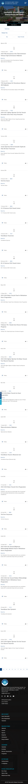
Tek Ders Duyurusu (6, 514)
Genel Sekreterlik (5, 716)
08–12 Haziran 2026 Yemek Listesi (11, 263)
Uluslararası (4, 737)
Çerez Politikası (5, 701)
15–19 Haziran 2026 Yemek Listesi (10, 208)
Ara (7, 36)
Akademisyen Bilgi (6, 775)
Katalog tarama (5, 761)
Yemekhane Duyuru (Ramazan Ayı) (11, 455)
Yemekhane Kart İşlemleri (8, 609)
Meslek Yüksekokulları (7, 751)
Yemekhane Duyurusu (7, 236)
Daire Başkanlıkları (6, 718)
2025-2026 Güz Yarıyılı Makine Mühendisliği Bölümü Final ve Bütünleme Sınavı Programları (14, 580)
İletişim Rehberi (5, 739)
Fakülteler (4, 720)
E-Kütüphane (4, 763)
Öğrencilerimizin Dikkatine (9, 427)
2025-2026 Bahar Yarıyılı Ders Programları (13, 487)
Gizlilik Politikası (5, 703)
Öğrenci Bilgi (4, 773)
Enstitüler (4, 749)
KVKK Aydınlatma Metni (6, 699)
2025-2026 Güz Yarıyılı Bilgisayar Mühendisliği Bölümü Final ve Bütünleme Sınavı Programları (13, 548)
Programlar (4, 753)
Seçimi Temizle (21, 36)
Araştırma (4, 735)
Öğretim (3, 732)
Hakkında (4, 728)
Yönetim (3, 730)
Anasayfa (0, 402)
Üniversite (0, 395)
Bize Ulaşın (4, 771)
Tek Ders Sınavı (5, 181)
